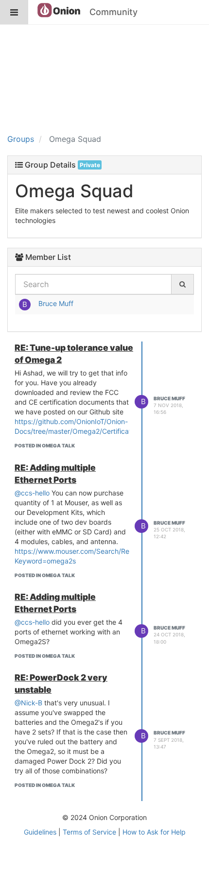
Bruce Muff (55, 303)
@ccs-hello (32, 493)
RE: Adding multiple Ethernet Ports (55, 473)
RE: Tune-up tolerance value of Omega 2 (74, 353)
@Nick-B (28, 703)
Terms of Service (89, 832)
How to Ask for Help (154, 832)
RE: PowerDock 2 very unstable (61, 683)
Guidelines (40, 832)
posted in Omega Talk (45, 445)
